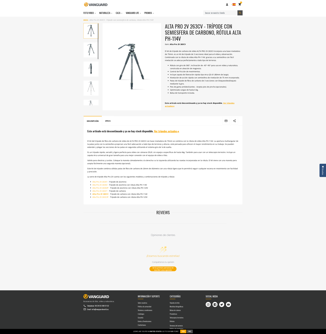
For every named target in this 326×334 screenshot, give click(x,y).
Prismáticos (173, 313)
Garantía (140, 317)
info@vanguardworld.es (100, 309)
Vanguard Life (132, 13)
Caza (118, 13)
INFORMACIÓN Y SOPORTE (149, 296)
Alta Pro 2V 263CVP (101, 197)
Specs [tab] (108, 121)
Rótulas (172, 321)
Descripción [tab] (93, 121)
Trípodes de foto (175, 302)
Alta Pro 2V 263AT (99, 182)
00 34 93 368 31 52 (102, 305)
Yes (183, 331)
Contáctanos (142, 325)
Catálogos (141, 313)
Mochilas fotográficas (176, 306)
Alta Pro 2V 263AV (100, 185)
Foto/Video (88, 13)
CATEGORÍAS (175, 296)
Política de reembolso (176, 328)
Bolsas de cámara (175, 310)
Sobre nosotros (142, 302)
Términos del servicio (176, 325)
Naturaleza (105, 13)
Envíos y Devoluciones (144, 321)
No (189, 331)
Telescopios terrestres (176, 317)
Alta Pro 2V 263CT (100, 191)
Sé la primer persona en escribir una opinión (163, 269)
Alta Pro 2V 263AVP (101, 188)
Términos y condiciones (145, 310)
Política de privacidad (144, 306)
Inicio (85, 20)
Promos (148, 13)
